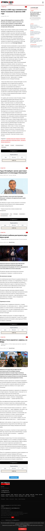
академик (7, 145)
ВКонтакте (14, 157)
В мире (12, 494)
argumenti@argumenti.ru (7, 508)
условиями (25, 525)
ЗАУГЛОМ (14, 175)
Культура (40, 494)
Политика (3, 494)
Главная (7, 499)
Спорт (23, 494)
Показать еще (14, 477)
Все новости (12, 499)
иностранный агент (4, 215)
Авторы (16, 499)
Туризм (36, 494)
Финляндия (3, 147)
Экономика (8, 494)
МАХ (22, 157)
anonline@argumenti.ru (5, 492)
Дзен (6, 157)
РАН (2, 145)
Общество (4, 6)
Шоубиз (20, 494)
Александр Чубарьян (19, 145)
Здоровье (27, 494)
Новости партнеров (21, 499)
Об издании (3, 499)
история (12, 145)
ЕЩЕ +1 (11, 215)
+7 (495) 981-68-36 (5, 490)
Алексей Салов (11, 242)
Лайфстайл (32, 494)
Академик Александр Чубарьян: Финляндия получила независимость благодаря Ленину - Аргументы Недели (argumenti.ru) (13, 140)
